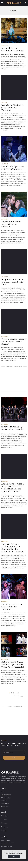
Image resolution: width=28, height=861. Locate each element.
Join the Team (5, 803)
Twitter (5, 819)
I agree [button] (14, 856)
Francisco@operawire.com (7, 842)
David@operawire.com (6, 846)
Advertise (4, 800)
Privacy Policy (5, 806)
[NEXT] (17, 697)
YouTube (6, 827)
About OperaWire (6, 795)
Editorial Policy (5, 797)
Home (2, 792)
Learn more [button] (19, 853)
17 (18, 692)
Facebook (6, 816)
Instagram (6, 823)
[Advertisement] (14, 379)
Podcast (5, 830)
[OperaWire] (14, 3)
